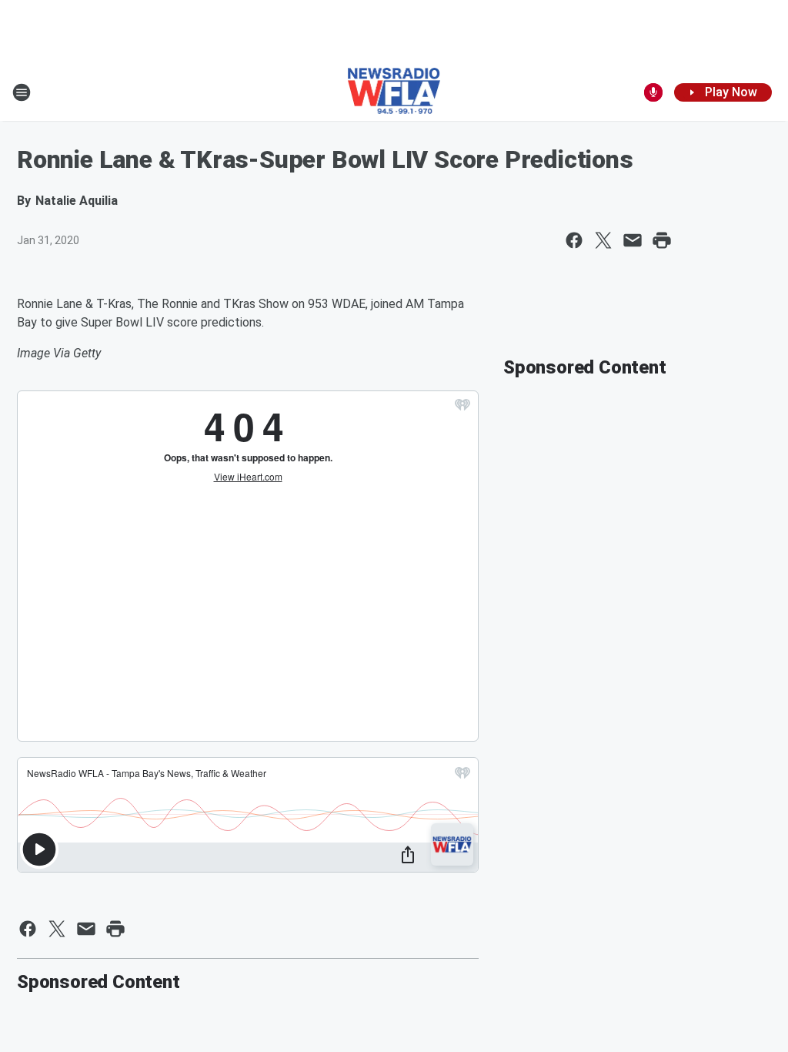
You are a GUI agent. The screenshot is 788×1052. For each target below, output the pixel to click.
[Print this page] (662, 240)
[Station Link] (394, 92)
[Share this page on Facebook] (574, 240)
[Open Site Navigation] (21, 92)
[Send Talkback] (653, 92)
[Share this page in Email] (632, 240)
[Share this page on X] (603, 240)
